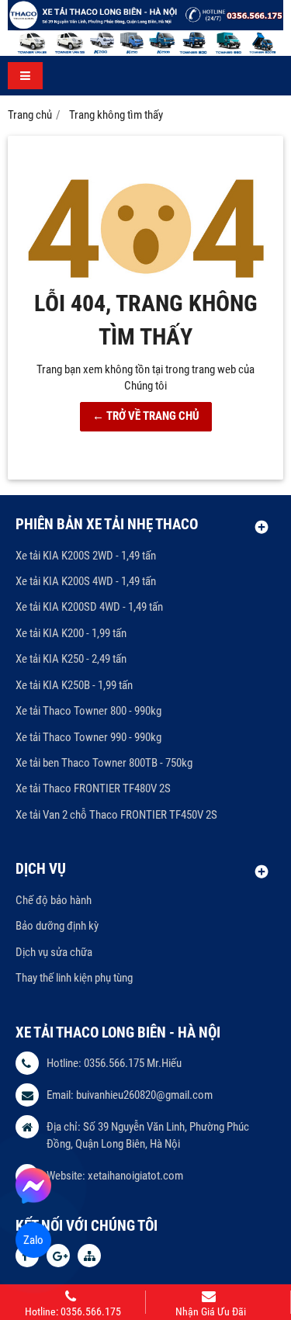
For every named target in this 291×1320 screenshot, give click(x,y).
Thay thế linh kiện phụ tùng (74, 978)
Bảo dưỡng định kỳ (57, 926)
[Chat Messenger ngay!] (33, 1185)
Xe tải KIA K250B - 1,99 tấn (74, 685)
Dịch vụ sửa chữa (54, 952)
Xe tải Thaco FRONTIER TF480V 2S (93, 788)
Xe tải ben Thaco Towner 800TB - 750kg (104, 763)
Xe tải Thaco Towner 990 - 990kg (88, 737)
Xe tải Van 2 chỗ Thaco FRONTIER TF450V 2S (116, 815)
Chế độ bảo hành (54, 900)
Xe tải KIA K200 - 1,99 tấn (71, 633)
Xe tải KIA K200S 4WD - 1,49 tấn (86, 581)
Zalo (34, 1239)
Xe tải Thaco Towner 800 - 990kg (88, 711)
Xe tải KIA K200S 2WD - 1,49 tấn (86, 556)
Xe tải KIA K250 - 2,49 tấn (71, 659)
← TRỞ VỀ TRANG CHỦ (145, 416)
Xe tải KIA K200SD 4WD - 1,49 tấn (89, 607)
